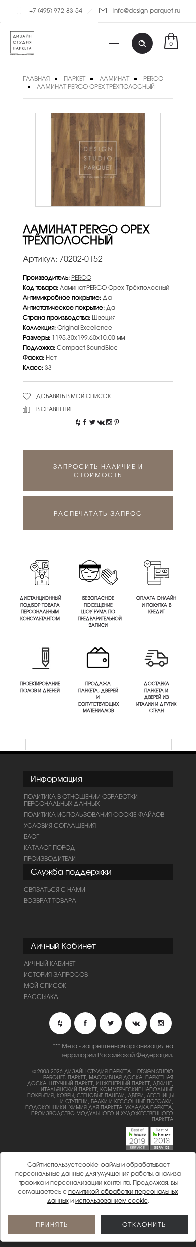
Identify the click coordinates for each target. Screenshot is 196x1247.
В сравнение (54, 409)
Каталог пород (49, 847)
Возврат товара (50, 900)
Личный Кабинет (49, 963)
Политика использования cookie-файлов (94, 814)
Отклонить (144, 1224)
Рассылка (41, 996)
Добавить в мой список (73, 396)
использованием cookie (111, 1200)
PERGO (81, 277)
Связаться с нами (54, 889)
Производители (50, 858)
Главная (36, 78)
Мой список (45, 985)
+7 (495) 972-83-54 (55, 10)
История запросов (56, 974)
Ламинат (114, 78)
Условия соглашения (60, 825)
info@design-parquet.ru (146, 10)
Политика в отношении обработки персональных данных (81, 800)
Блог (31, 836)
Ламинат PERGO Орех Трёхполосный (96, 86)
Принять (52, 1224)
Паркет (74, 78)
